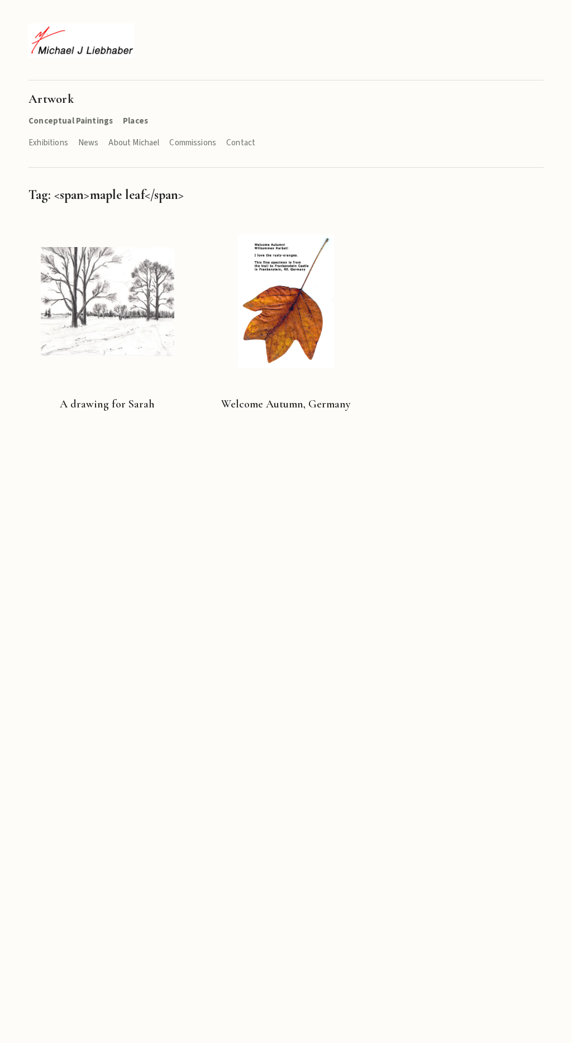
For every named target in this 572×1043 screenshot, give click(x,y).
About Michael (133, 143)
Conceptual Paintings (70, 121)
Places (135, 121)
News (88, 143)
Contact (240, 143)
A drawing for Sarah (107, 404)
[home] (81, 40)
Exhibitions (48, 143)
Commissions (192, 143)
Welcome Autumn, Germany (286, 404)
